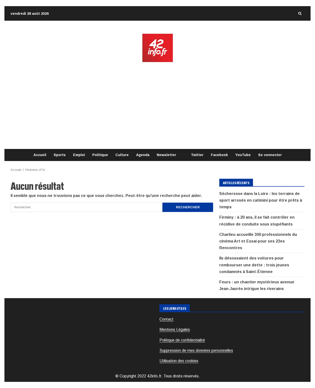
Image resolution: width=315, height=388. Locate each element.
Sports (60, 155)
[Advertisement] (157, 105)
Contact (166, 319)
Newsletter (166, 155)
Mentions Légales (174, 329)
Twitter (197, 155)
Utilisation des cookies (178, 361)
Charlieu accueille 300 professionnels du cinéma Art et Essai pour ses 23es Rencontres (258, 241)
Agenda (142, 155)
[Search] (299, 13)
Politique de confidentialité (182, 340)
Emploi (79, 155)
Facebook (219, 155)
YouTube (243, 155)
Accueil (39, 155)
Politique (100, 155)
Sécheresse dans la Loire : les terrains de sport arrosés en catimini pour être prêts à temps (260, 200)
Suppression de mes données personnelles (196, 350)
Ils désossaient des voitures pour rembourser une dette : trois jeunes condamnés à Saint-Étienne (254, 265)
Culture (122, 155)
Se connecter (270, 155)
